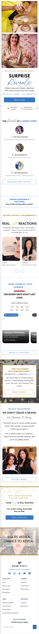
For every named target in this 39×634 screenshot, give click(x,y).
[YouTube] (25, 573)
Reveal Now (19, 100)
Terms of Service (6, 606)
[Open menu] (4, 3)
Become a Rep (6, 586)
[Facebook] (9, 573)
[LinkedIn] (29, 573)
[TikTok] (19, 573)
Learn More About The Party (19, 182)
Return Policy (24, 606)
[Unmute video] (35, 66)
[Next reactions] (22, 271)
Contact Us (24, 603)
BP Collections (6, 592)
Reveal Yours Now (19, 517)
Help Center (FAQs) (7, 603)
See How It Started (19, 479)
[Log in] (35, 3)
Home (4, 582)
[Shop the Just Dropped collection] (15, 327)
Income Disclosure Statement (10, 613)
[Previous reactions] (17, 271)
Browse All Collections (19, 352)
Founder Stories (25, 586)
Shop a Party (5, 589)
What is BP (23, 582)
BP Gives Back (24, 589)
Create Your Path (19, 392)
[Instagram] (15, 573)
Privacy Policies (6, 609)
